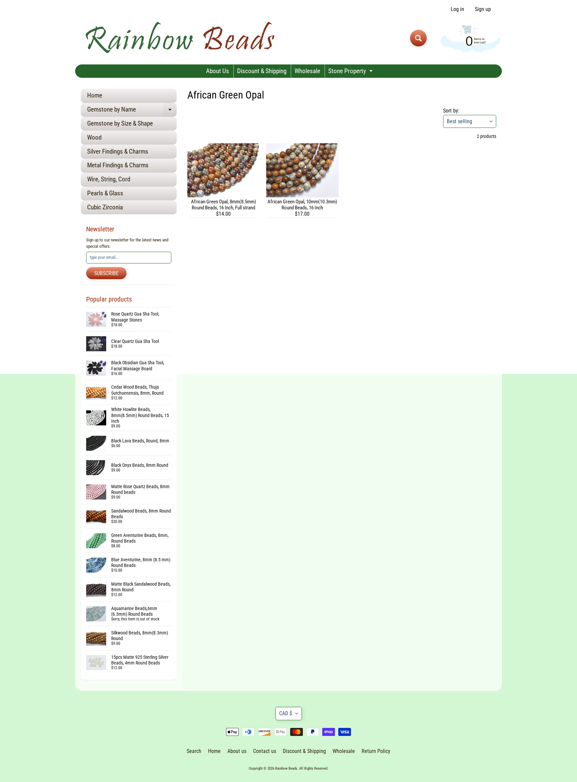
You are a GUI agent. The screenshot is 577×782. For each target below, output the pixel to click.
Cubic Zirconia (105, 207)
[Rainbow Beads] (181, 38)
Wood (94, 137)
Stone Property (351, 72)
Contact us (264, 751)
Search (194, 751)
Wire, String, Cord (108, 179)
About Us (217, 71)
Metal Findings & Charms (118, 165)
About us (236, 751)
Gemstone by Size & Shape (120, 123)
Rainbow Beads (286, 768)
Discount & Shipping (261, 71)
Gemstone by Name (132, 111)
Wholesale (307, 71)
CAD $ (285, 713)
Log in (457, 9)
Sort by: (451, 111)
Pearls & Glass (105, 193)
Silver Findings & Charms (117, 151)
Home (94, 95)
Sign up (483, 9)
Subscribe (106, 273)
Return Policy (376, 751)
